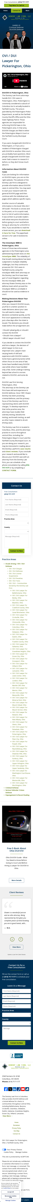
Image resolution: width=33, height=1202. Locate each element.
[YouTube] (23, 1089)
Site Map (16, 1131)
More (27, 10)
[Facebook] (6, 1089)
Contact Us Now (16, 551)
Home (5, 10)
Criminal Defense (12, 788)
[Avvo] (27, 1089)
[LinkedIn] (14, 1089)
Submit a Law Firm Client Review (16, 954)
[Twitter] (10, 1089)
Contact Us (16, 10)
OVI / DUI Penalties (16, 578)
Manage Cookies (21, 1152)
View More (16, 947)
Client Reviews (16, 892)
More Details (16, 880)
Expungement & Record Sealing (17, 795)
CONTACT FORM (9, 470)
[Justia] (19, 1089)
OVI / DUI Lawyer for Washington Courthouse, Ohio (21, 773)
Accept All (11, 1192)
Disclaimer (16, 1125)
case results (25, 449)
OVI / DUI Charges (15, 569)
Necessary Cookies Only (10, 1196)
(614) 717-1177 (14, 1081)
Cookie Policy (8, 1152)
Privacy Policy (16, 1128)
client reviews (12, 451)
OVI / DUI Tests (14, 581)
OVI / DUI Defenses (16, 571)
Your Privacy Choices (14, 1150)
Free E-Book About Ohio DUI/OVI (16, 849)
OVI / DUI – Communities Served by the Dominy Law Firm (18, 585)
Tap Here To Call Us (16, 5)
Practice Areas (9, 559)
